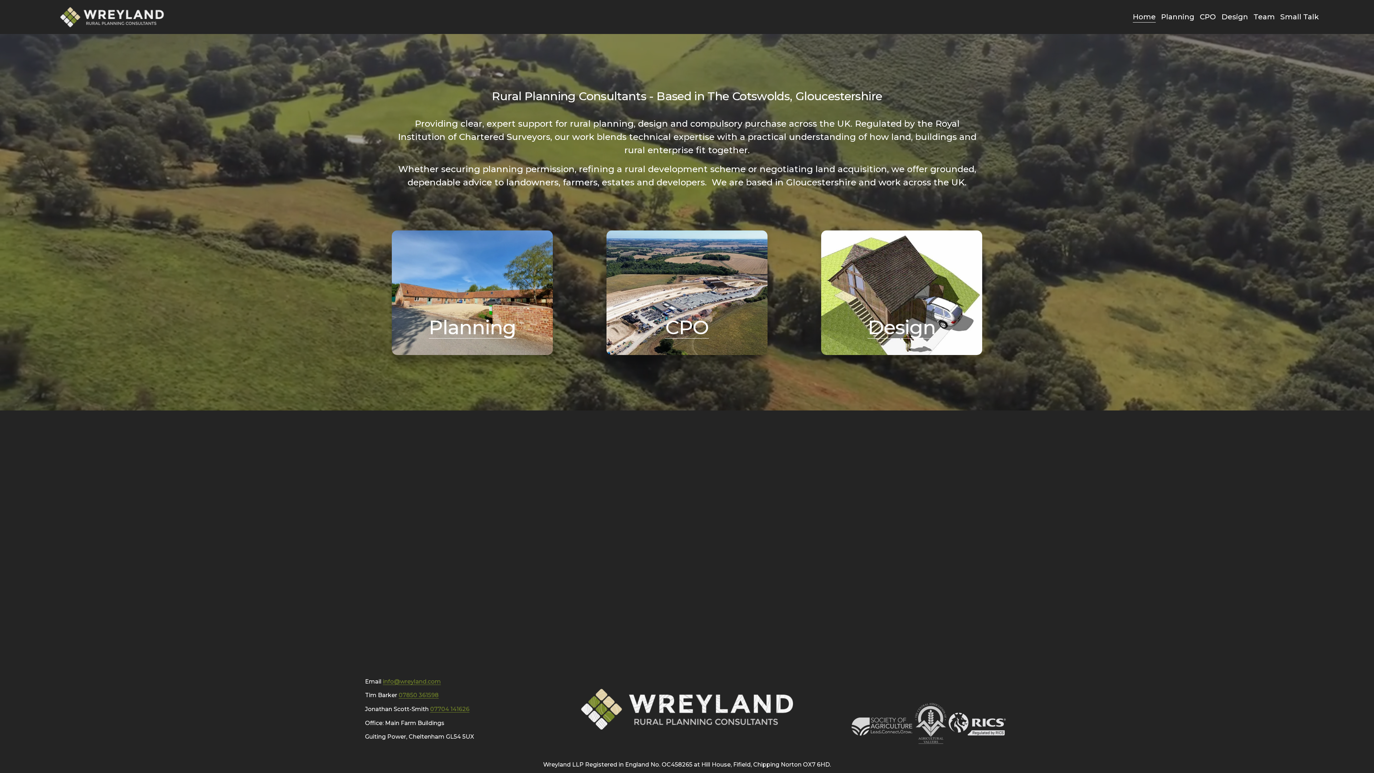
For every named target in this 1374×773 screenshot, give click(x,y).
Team (1264, 16)
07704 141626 (449, 709)
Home (1144, 16)
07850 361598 (419, 695)
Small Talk (1299, 16)
